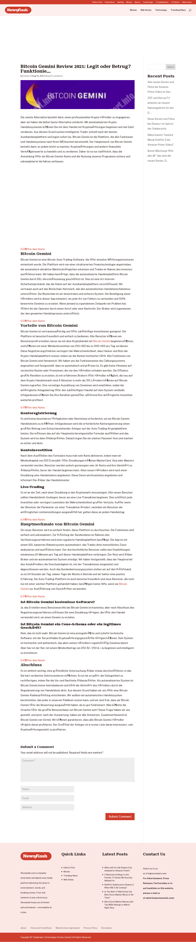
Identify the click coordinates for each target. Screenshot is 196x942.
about (23, 928)
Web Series (145, 10)
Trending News (162, 2)
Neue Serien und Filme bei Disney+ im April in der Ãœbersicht (161, 123)
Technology (148, 2)
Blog (47, 76)
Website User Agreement (68, 928)
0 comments (57, 76)
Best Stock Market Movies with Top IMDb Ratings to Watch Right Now (118, 905)
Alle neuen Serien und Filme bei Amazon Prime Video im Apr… (161, 87)
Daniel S (27, 76)
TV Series (175, 2)
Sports (137, 2)
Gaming (120, 2)
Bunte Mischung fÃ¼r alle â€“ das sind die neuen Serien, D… (161, 155)
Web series (187, 2)
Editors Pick (97, 2)
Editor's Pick (69, 867)
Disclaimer (106, 928)
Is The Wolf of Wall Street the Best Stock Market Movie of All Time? (118, 895)
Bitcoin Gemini (101, 341)
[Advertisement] (98, 36)
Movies (129, 2)
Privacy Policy (90, 928)
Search (170, 67)
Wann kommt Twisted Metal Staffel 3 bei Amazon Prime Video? (160, 139)
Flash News (110, 2)
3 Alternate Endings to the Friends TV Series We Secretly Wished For (118, 877)
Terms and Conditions (41, 928)
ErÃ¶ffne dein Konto (33, 249)
